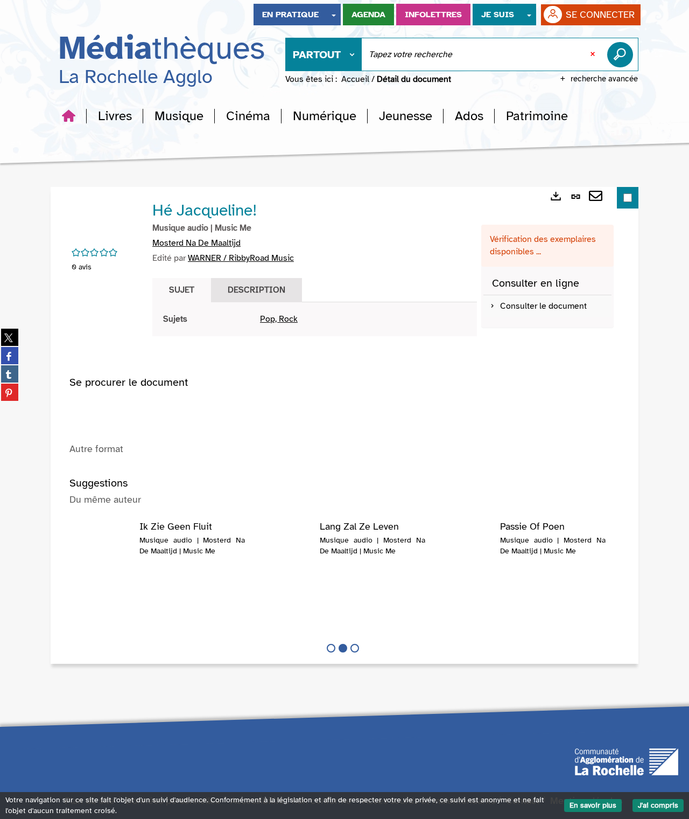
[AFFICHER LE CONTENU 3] (354, 648)
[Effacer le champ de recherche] (594, 54)
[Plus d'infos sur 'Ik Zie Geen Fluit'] (106, 543)
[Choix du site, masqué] (334, 14)
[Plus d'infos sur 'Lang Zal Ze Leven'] (286, 543)
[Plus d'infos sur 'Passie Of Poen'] (466, 543)
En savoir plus (593, 805)
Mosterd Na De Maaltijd (196, 243)
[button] (115, 115)
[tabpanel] (314, 319)
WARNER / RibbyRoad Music (241, 258)
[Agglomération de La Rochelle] (626, 761)
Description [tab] (256, 289)
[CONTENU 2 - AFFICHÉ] (343, 648)
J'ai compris (658, 805)
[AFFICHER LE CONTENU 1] (331, 648)
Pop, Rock (279, 319)
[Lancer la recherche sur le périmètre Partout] (622, 54)
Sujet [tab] (181, 289)
